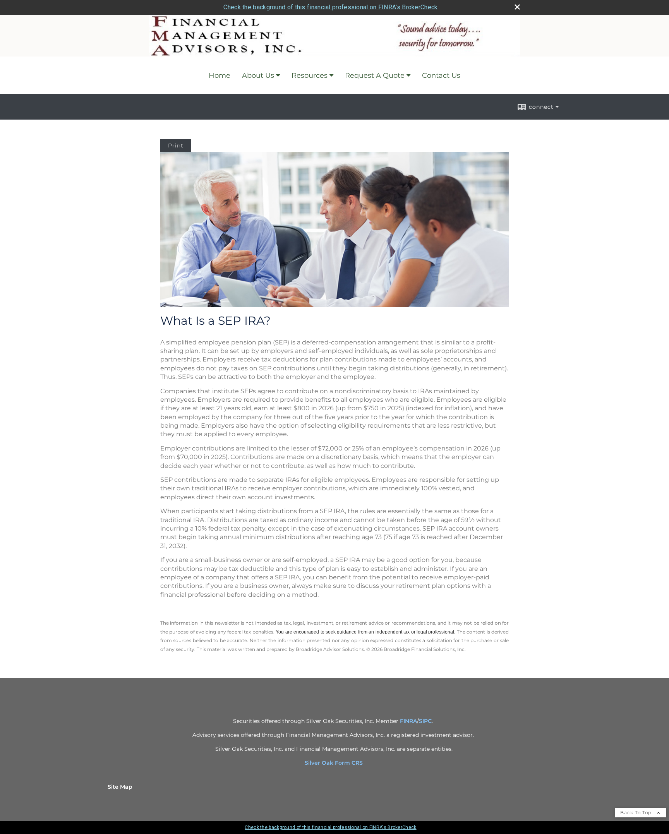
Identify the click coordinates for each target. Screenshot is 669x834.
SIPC (425, 721)
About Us (258, 75)
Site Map (120, 786)
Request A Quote (375, 75)
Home (219, 75)
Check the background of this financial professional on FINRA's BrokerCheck (330, 7)
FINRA (408, 721)
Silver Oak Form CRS (334, 762)
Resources (310, 75)
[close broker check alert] (517, 7)
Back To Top (636, 812)
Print (176, 145)
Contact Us (441, 75)
